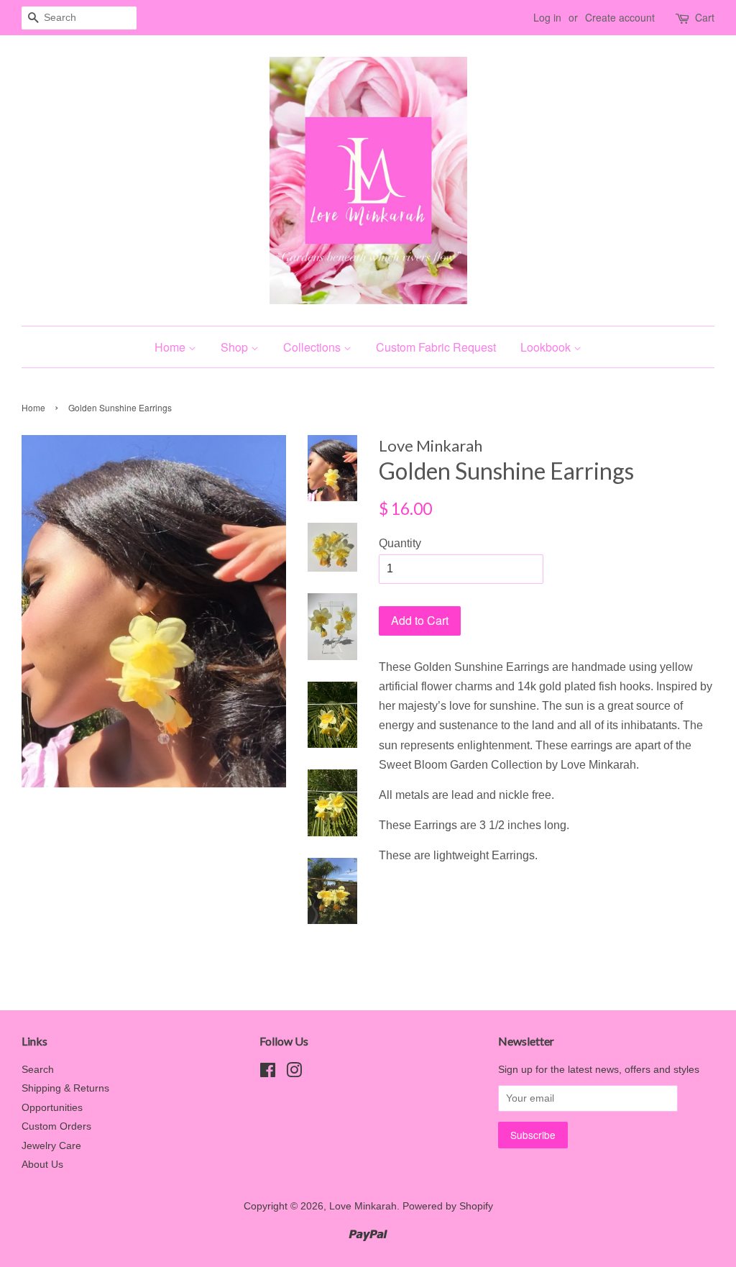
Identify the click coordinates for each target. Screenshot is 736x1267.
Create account (620, 17)
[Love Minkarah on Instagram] (294, 1073)
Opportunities (52, 1107)
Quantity (400, 543)
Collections (313, 347)
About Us (42, 1164)
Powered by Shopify (447, 1206)
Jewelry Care (51, 1145)
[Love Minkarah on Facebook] (267, 1073)
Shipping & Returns (65, 1088)
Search (38, 1069)
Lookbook (547, 347)
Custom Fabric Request (436, 347)
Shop (236, 347)
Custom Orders (56, 1126)
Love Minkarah (363, 1206)
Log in (547, 17)
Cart (704, 17)
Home (171, 347)
